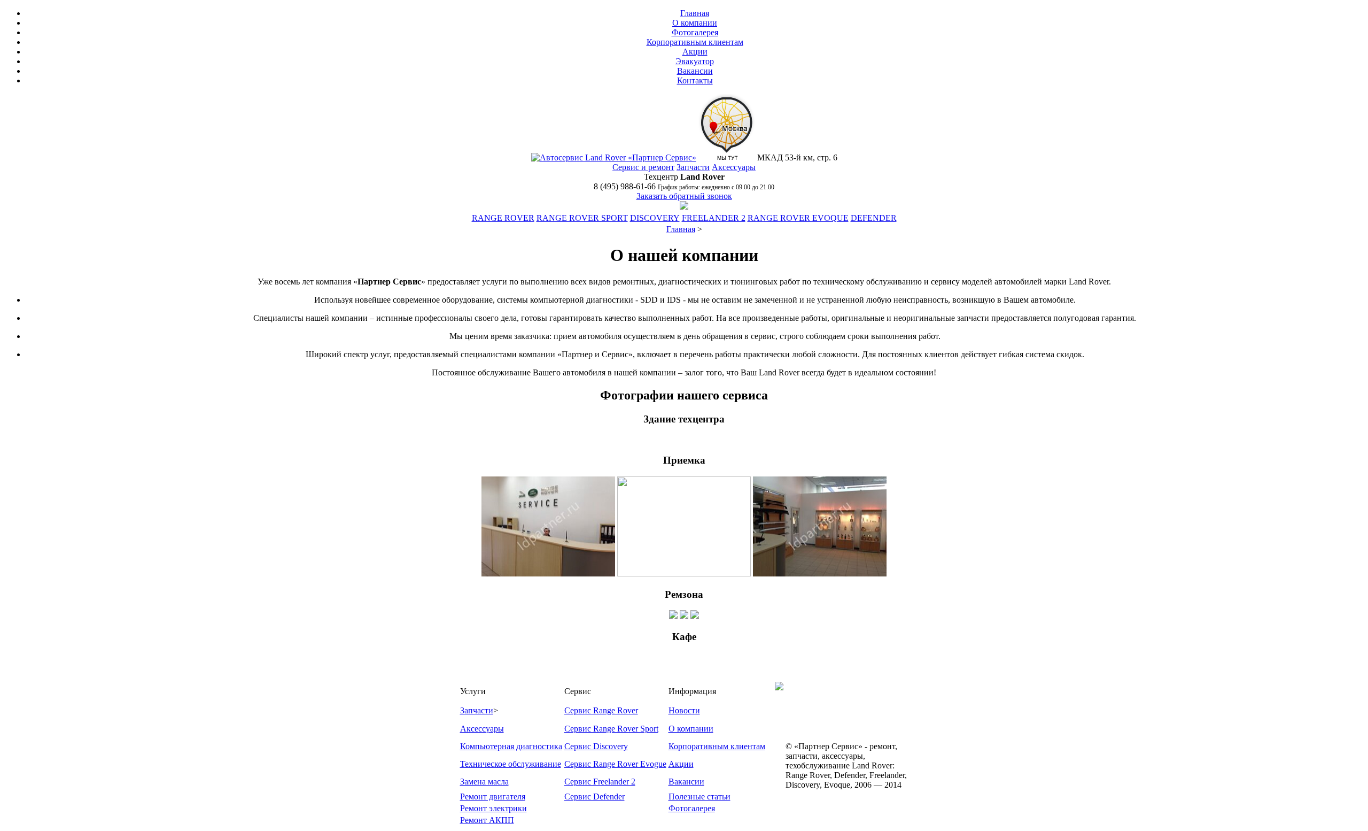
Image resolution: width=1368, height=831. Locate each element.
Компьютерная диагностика (511, 746)
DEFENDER (874, 217)
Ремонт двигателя (492, 796)
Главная (694, 13)
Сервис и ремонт (643, 167)
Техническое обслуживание (510, 763)
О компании (694, 22)
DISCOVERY (655, 217)
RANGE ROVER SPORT (582, 217)
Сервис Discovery (596, 746)
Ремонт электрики (493, 808)
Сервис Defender (594, 796)
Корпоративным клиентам (695, 42)
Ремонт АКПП (487, 820)
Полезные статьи (699, 796)
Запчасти (693, 167)
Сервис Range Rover (601, 710)
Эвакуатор (694, 61)
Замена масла (484, 781)
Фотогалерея (695, 32)
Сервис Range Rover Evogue (615, 763)
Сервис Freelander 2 (599, 781)
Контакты (695, 80)
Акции (695, 51)
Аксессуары (734, 167)
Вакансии (695, 70)
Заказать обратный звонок (684, 196)
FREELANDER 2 (713, 217)
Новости (684, 710)
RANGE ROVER (503, 217)
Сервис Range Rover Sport (611, 728)
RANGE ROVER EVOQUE (798, 217)
